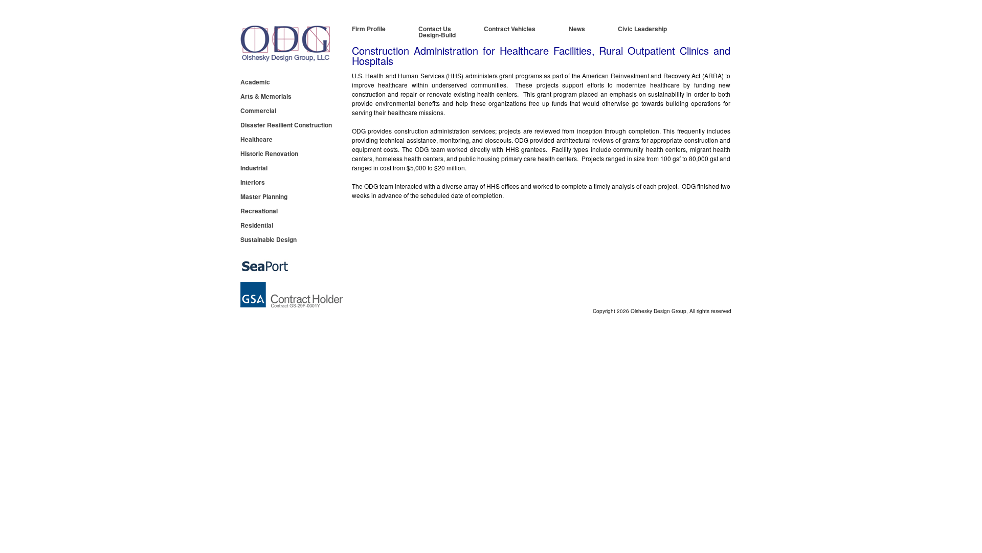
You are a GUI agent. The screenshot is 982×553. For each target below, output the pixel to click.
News (577, 28)
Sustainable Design (268, 239)
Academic (255, 81)
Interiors (252, 182)
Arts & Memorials (266, 96)
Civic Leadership (642, 28)
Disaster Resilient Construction (286, 124)
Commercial (258, 110)
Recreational (259, 210)
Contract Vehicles (509, 28)
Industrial (253, 167)
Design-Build (437, 34)
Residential (256, 225)
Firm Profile (369, 29)
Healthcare (256, 139)
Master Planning (263, 196)
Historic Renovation (269, 153)
